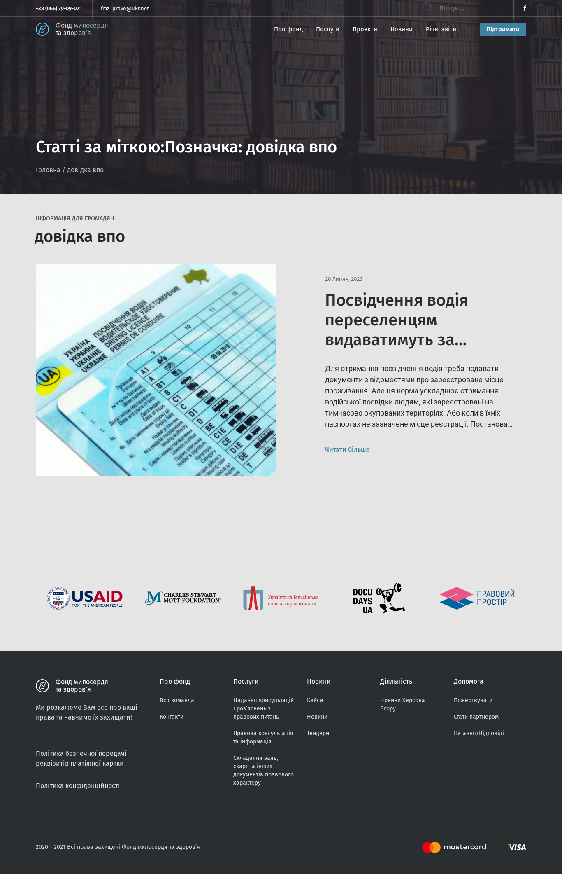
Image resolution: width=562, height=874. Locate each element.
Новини (401, 29)
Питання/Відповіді (479, 733)
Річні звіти (441, 29)
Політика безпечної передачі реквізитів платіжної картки (81, 758)
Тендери (318, 733)
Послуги (327, 29)
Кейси (315, 700)
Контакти (171, 716)
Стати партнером (476, 716)
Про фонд (288, 29)
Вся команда (177, 700)
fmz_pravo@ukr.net (125, 8)
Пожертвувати (473, 700)
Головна (48, 170)
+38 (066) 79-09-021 (59, 8)
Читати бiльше (347, 449)
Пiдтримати (503, 29)
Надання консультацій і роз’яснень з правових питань (263, 708)
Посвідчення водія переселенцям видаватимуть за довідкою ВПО (396, 329)
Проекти (365, 29)
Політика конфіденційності (78, 786)
